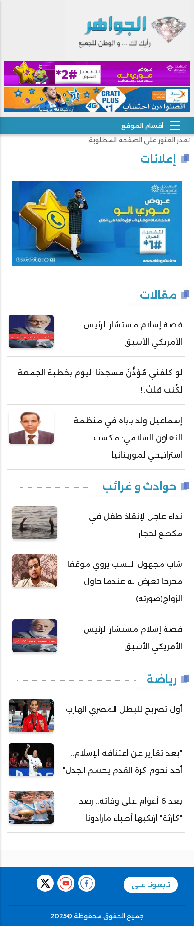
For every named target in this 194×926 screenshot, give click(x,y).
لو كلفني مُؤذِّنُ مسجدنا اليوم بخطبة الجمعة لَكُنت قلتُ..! (100, 381)
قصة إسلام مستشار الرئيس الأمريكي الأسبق (132, 333)
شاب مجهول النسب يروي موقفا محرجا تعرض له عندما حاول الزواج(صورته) (124, 581)
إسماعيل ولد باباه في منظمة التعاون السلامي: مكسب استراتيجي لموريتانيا (128, 437)
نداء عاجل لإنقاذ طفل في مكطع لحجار (135, 525)
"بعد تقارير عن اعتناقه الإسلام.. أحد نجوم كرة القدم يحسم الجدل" (122, 761)
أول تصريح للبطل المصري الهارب (124, 709)
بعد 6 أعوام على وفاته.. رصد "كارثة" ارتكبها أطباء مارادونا (130, 809)
